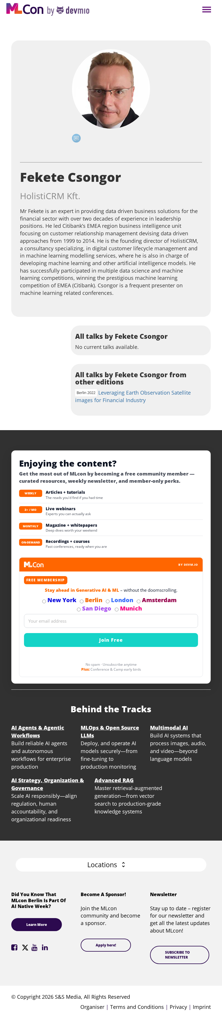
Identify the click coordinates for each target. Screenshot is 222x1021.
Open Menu (206, 10)
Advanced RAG (114, 780)
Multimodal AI (169, 727)
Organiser (92, 1006)
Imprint (202, 1006)
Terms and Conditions (137, 1006)
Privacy (178, 1006)
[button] (111, 865)
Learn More (36, 924)
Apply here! (106, 945)
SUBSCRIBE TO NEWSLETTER (177, 955)
